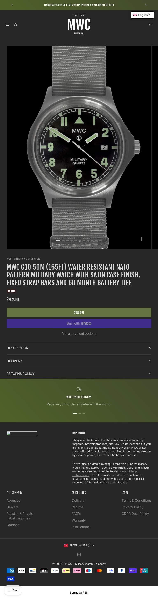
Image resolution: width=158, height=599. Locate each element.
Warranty (79, 520)
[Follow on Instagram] (79, 554)
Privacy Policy (132, 507)
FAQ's (76, 513)
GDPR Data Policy (135, 513)
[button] (142, 15)
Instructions (80, 527)
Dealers (12, 507)
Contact (13, 525)
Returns (77, 507)
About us (13, 500)
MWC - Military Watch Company (23, 258)
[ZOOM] (141, 239)
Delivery (78, 500)
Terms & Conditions (136, 500)
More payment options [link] (79, 333)
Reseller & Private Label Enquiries (20, 515)
